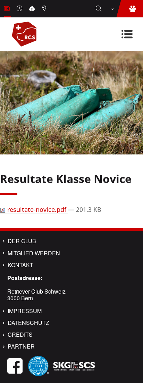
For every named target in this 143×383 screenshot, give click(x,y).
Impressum (25, 311)
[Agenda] (20, 8)
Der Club (22, 241)
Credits (20, 334)
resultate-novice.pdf (37, 209)
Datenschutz (28, 323)
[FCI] (38, 365)
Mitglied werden (34, 253)
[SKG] (74, 365)
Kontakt (20, 265)
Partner (21, 346)
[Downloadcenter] (32, 8)
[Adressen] (45, 8)
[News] (7, 8)
